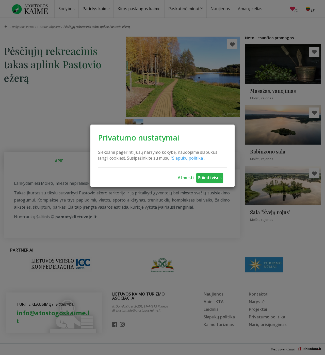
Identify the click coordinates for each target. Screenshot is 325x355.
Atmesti (186, 177)
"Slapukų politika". (188, 158)
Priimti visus (210, 177)
